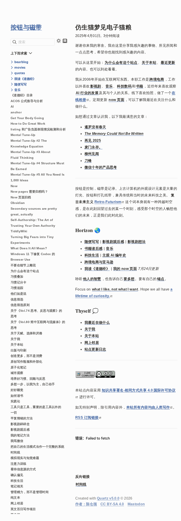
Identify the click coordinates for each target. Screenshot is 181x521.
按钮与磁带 (26, 27)
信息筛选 (17, 299)
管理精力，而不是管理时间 (30, 492)
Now (14, 186)
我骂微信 (17, 441)
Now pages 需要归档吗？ (29, 191)
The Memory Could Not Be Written (114, 134)
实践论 (15, 401)
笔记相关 (17, 486)
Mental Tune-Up (23, 135)
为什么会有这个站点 (25, 271)
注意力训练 (18, 463)
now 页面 (116, 100)
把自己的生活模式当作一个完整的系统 (37, 446)
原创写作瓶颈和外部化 (26, 361)
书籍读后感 (94, 248)
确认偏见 (17, 475)
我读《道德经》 (97, 269)
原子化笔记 (18, 367)
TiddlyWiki (19, 231)
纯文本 (15, 497)
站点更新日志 (95, 349)
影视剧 (95, 86)
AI (12, 106)
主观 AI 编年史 (114, 255)
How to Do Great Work (28, 123)
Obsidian (18, 203)
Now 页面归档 (21, 197)
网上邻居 (17, 503)
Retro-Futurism (107, 202)
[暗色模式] (59, 40)
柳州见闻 (92, 154)
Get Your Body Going (27, 118)
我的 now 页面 (125, 269)
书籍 (139, 86)
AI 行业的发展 (87, 93)
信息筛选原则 (20, 305)
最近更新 (168, 62)
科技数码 (124, 86)
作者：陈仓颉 (86, 504)
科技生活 (17, 480)
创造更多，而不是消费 (26, 356)
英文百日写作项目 (23, 509)
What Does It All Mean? (29, 248)
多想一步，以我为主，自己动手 (33, 384)
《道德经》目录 (22, 95)
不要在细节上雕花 (23, 265)
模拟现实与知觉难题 (25, 458)
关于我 (15, 339)
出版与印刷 (18, 350)
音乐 (109, 86)
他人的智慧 (92, 279)
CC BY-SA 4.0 (112, 504)
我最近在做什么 (97, 322)
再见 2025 (93, 140)
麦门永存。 (94, 147)
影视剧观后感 (20, 429)
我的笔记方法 (20, 435)
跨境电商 (156, 79)
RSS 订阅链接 (87, 417)
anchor (16, 112)
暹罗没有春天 (95, 127)
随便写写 (92, 242)
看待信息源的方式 (23, 469)
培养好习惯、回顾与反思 (28, 378)
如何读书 (17, 395)
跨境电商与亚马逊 (99, 262)
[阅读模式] (65, 40)
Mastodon (136, 504)
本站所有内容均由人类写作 (148, 407)
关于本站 (17, 344)
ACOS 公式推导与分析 (27, 101)
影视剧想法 (137, 242)
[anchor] (104, 230)
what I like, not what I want (115, 289)
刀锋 (88, 161)
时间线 (15, 452)
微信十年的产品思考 (101, 167)
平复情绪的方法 (22, 418)
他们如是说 (18, 293)
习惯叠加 (17, 276)
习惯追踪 (17, 288)
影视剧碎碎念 (20, 424)
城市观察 (17, 373)
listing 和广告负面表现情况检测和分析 (38, 129)
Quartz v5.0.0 (108, 498)
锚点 (160, 279)
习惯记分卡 (18, 282)
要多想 (129, 279)
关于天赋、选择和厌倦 (26, 333)
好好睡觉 (17, 390)
